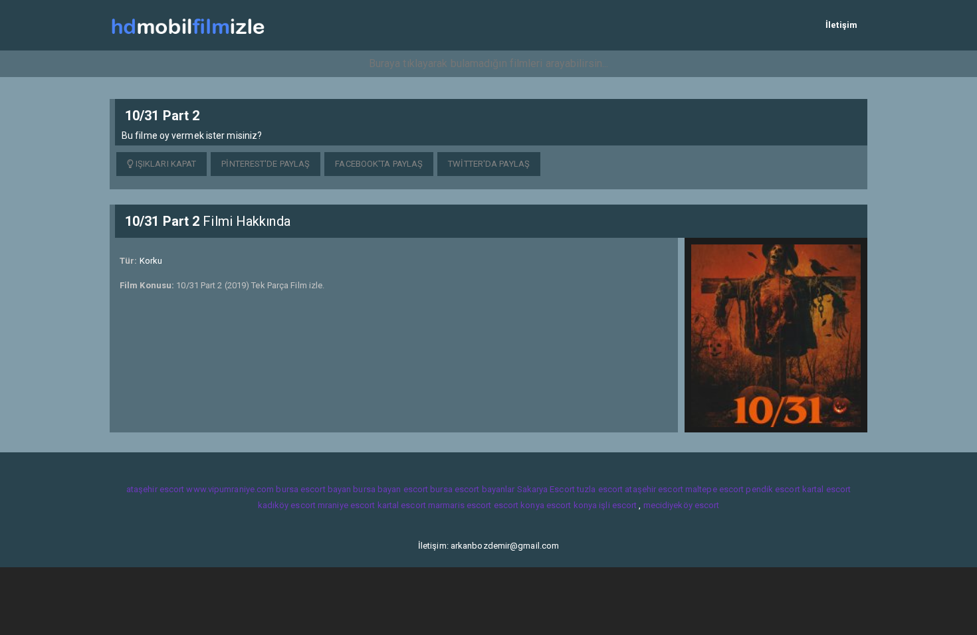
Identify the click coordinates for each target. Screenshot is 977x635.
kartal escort (826, 489)
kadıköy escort (287, 505)
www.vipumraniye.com (230, 489)
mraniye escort (346, 505)
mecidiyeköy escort (681, 505)
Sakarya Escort (546, 489)
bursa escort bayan (313, 489)
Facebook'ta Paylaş (379, 164)
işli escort (618, 505)
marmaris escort (460, 505)
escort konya (519, 505)
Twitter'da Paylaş (489, 164)
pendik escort (773, 489)
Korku (151, 261)
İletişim (841, 25)
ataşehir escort (155, 489)
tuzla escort (600, 489)
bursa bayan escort (390, 489)
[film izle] (188, 25)
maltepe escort (714, 489)
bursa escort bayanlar (472, 489)
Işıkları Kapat (165, 164)
